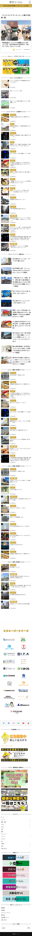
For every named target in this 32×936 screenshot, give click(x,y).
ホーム (2, 817)
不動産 (2, 843)
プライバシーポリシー (6, 912)
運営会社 (3, 915)
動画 (2, 831)
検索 (29, 928)
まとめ (2, 827)
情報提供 (3, 908)
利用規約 (3, 910)
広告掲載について (5, 917)
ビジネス (3, 839)
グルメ (2, 824)
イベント (3, 836)
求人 (2, 841)
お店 (2, 829)
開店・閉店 (3, 822)
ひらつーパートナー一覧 (6, 745)
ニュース (3, 819)
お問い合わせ (4, 848)
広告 (2, 846)
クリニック (3, 834)
